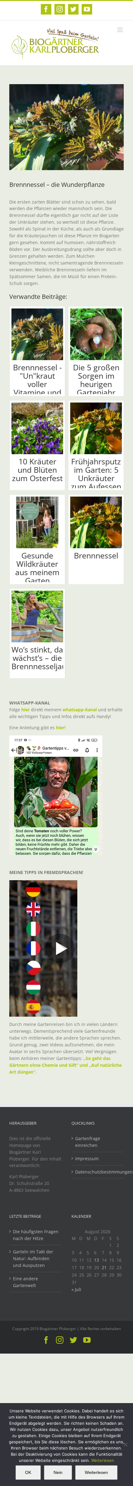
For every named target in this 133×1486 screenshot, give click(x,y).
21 (104, 1267)
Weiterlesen (102, 1460)
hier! (61, 727)
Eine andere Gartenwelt (25, 1282)
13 (96, 1260)
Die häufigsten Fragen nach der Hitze (35, 1235)
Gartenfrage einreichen (87, 1141)
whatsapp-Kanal (79, 710)
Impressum (87, 1158)
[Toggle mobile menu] (120, 30)
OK (28, 1472)
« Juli (76, 1289)
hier (25, 710)
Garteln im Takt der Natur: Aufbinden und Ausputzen (33, 1258)
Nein (58, 1472)
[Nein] (125, 1444)
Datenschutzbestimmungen (98, 1172)
